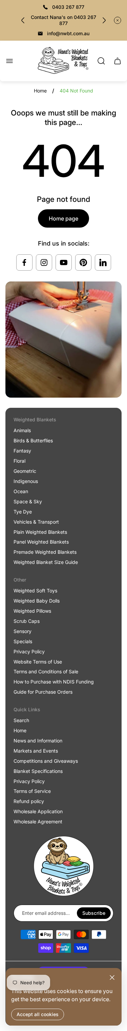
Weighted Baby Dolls (37, 601)
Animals (22, 430)
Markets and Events (36, 751)
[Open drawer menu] (9, 61)
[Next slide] (104, 20)
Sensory (22, 631)
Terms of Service (32, 791)
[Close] (112, 977)
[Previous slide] (23, 20)
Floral (19, 461)
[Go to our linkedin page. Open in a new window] (103, 262)
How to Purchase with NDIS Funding (54, 682)
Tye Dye (23, 511)
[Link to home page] (63, 866)
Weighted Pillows (32, 611)
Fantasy (22, 451)
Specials (23, 641)
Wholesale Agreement (38, 821)
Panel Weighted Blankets (41, 542)
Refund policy (29, 801)
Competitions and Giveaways (46, 761)
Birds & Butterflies (33, 440)
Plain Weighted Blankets (40, 532)
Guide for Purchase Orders (43, 692)
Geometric (25, 471)
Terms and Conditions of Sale (46, 671)
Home (40, 90)
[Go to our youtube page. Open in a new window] (64, 262)
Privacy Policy (29, 651)
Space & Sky (28, 501)
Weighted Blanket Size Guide (46, 562)
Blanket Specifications (38, 771)
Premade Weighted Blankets (45, 552)
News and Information (38, 740)
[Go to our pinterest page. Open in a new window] (83, 262)
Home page (63, 218)
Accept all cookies (38, 1014)
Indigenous (26, 481)
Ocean (21, 491)
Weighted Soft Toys (35, 590)
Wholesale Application (38, 811)
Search (21, 720)
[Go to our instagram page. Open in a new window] (44, 262)
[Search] (101, 61)
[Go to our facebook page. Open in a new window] (24, 262)
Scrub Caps (27, 621)
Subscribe (93, 913)
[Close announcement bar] (117, 20)
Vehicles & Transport (36, 522)
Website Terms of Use (38, 662)
